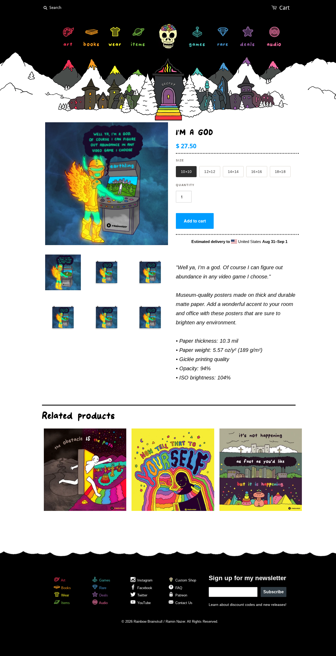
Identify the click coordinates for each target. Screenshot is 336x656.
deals (247, 45)
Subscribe (273, 592)
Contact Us (183, 603)
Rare (102, 588)
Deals (103, 595)
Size (180, 160)
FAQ (178, 588)
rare (222, 45)
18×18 (280, 172)
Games (104, 580)
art (68, 45)
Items (65, 603)
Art (62, 580)
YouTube (143, 603)
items (138, 45)
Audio (103, 603)
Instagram (144, 580)
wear (115, 45)
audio (274, 45)
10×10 (186, 172)
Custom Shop (185, 580)
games (197, 45)
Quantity (185, 185)
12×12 (209, 172)
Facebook (144, 588)
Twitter (141, 595)
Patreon (180, 595)
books (91, 45)
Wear (64, 595)
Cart (284, 7)
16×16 (256, 172)
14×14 (233, 172)
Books (65, 588)
